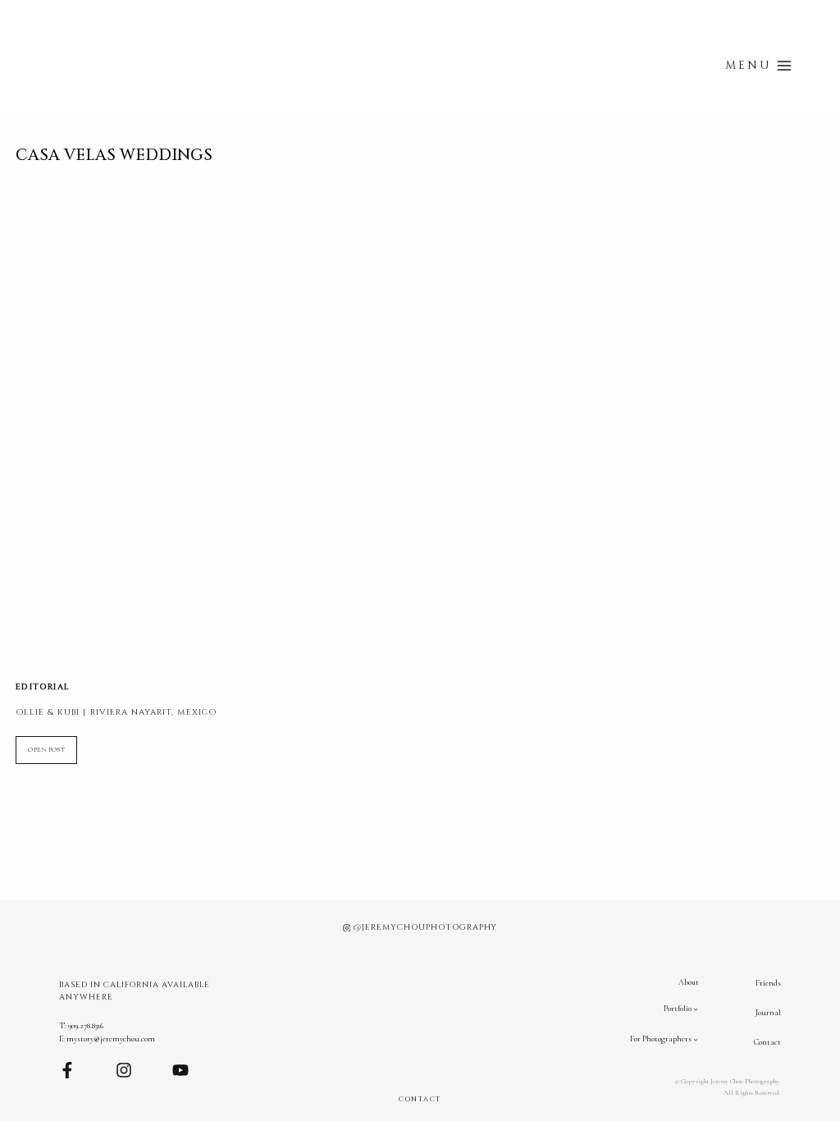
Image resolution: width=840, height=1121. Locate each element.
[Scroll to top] (831, 1032)
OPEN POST (52, 754)
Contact (767, 1042)
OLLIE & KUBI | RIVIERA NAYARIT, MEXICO (116, 712)
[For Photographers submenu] (695, 1038)
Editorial (43, 687)
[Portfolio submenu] (695, 1009)
